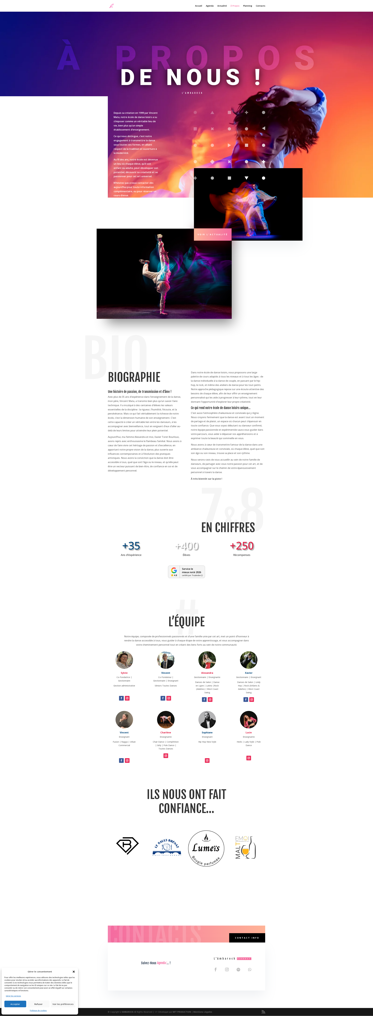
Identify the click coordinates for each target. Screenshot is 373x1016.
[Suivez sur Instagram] (127, 698)
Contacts (260, 6)
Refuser (38, 1004)
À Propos (235, 6)
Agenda (210, 6)
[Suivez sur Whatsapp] (250, 970)
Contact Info (247, 937)
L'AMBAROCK (127, 1011)
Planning (247, 6)
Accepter (15, 1004)
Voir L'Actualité (213, 234)
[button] (73, 971)
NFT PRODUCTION (182, 1011)
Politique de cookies (38, 1010)
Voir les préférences (63, 1004)
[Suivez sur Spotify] (238, 970)
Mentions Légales (202, 1011)
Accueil (198, 6)
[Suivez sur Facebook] (121, 698)
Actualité (222, 6)
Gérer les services (13, 996)
